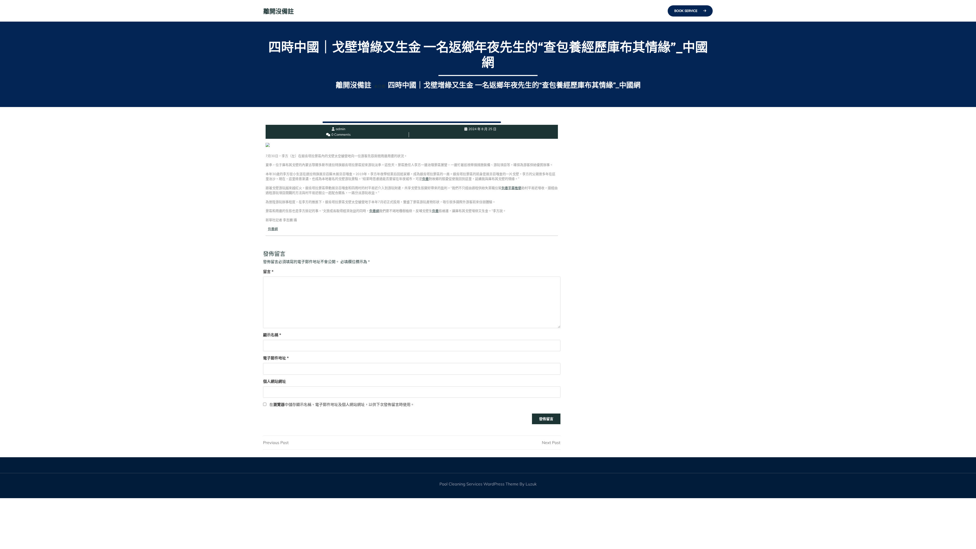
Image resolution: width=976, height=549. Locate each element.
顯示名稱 (272, 334)
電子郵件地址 (276, 358)
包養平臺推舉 (511, 188)
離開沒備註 (278, 11)
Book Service (686, 11)
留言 (268, 271)
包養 (425, 179)
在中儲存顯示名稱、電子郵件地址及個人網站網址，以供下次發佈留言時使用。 (341, 404)
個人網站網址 (274, 381)
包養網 (374, 211)
